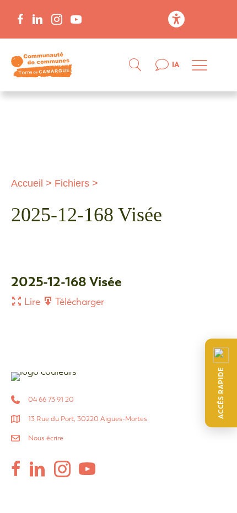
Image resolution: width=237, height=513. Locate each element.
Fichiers (72, 183)
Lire (31, 302)
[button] (221, 383)
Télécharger (78, 302)
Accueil (27, 183)
